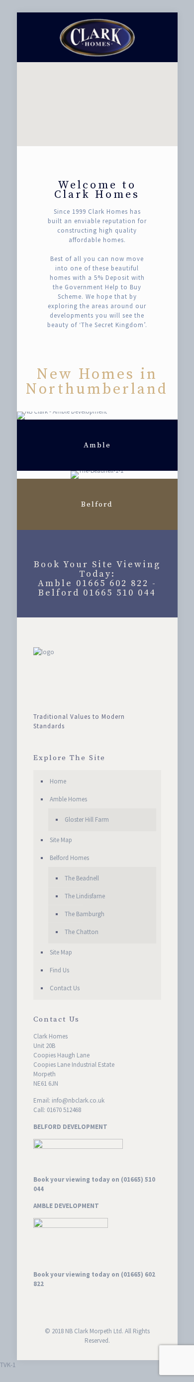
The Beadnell (82, 878)
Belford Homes (69, 858)
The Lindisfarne (85, 896)
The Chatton (81, 932)
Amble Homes (68, 799)
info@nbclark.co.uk (78, 1100)
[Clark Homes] (97, 37)
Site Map (61, 840)
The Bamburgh (84, 914)
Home (58, 781)
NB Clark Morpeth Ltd (93, 1331)
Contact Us (65, 988)
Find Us (59, 970)
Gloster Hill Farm (87, 819)
